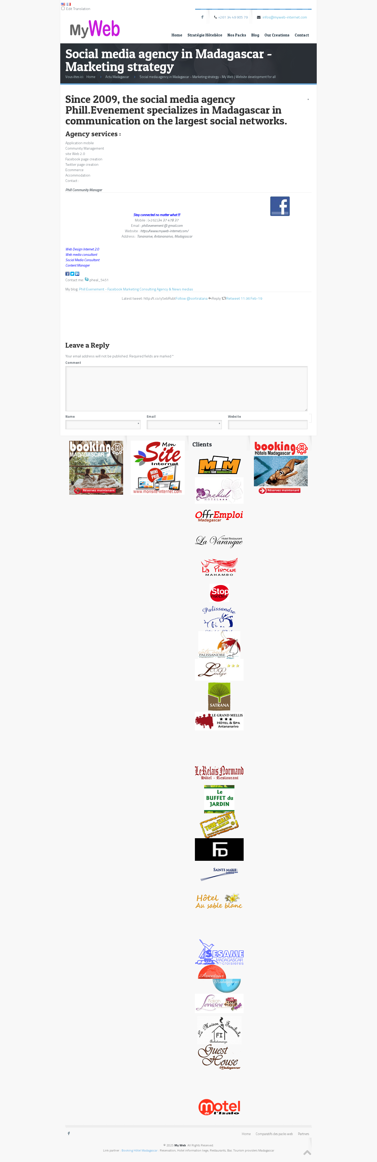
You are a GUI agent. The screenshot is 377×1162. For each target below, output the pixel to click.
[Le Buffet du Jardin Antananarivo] (219, 798)
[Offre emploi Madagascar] (219, 515)
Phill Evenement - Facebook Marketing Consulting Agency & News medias (136, 289)
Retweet (233, 298)
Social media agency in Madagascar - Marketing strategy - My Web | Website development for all (208, 76)
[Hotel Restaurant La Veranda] (219, 541)
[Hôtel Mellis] (219, 720)
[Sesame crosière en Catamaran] (219, 951)
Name (102, 416)
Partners (303, 1133)
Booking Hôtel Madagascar (139, 1150)
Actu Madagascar (117, 76)
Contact (302, 35)
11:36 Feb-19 (251, 298)
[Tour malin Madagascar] (219, 824)
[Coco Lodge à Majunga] (219, 669)
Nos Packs (236, 35)
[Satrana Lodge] (219, 696)
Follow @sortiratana (191, 298)
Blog (255, 35)
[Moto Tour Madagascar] (219, 464)
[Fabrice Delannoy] (219, 849)
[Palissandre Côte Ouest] (219, 644)
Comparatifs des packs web (274, 1133)
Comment (186, 362)
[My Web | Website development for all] (94, 25)
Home (177, 35)
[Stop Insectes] (219, 592)
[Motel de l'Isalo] (219, 1106)
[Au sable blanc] (219, 900)
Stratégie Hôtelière (204, 35)
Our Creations (277, 35)
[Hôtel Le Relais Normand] (219, 772)
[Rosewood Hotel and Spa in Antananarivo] (219, 619)
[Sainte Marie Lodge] (219, 874)
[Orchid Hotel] (219, 490)
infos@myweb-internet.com (285, 17)
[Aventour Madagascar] (219, 978)
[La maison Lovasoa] (219, 1003)
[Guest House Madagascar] (219, 1055)
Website (234, 416)
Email (184, 416)
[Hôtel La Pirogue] (219, 566)
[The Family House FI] (219, 1029)
